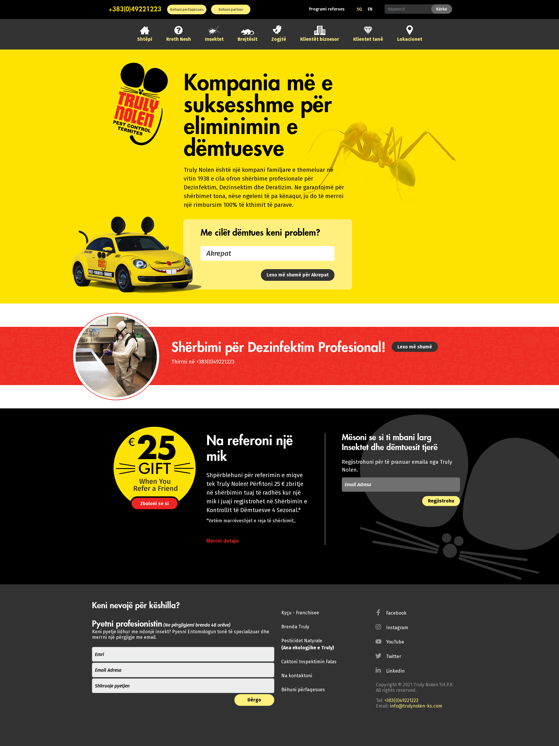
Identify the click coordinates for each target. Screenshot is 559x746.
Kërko (441, 9)
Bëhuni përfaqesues (303, 689)
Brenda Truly (295, 626)
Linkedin (395, 671)
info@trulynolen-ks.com (416, 706)
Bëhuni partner (230, 9)
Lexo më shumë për (298, 275)
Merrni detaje (222, 541)
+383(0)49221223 (135, 9)
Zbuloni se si (154, 503)
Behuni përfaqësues (187, 9)
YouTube (395, 642)
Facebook (396, 613)
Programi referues (326, 9)
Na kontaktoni (296, 675)
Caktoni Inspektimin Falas (309, 661)
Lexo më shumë (414, 347)
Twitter (393, 656)
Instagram (397, 627)
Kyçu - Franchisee (300, 613)
